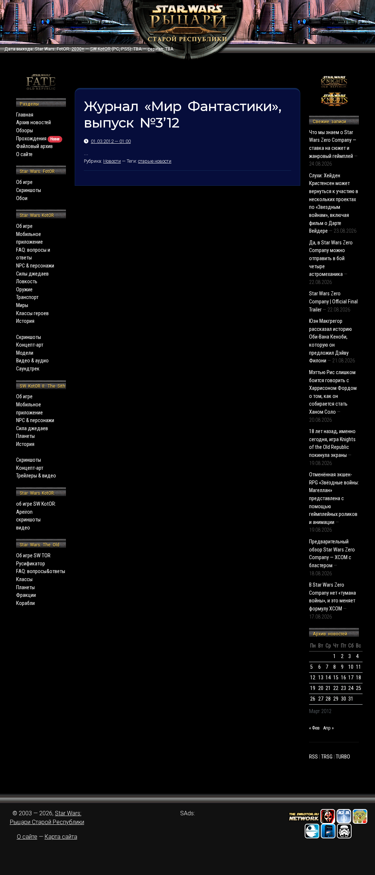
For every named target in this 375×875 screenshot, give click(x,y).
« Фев (314, 728)
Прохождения (38, 139)
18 (358, 678)
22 (335, 688)
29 (335, 699)
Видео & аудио (32, 361)
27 (320, 699)
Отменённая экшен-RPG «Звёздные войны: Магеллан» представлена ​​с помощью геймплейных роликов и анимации (334, 498)
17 (350, 678)
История (25, 321)
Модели (24, 353)
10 (350, 667)
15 (335, 678)
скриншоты (28, 520)
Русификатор (30, 564)
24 (350, 688)
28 (328, 699)
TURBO (343, 757)
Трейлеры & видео (36, 476)
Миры (22, 305)
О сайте (24, 154)
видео (23, 528)
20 (320, 688)
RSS (313, 757)
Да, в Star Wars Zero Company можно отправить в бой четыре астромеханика (331, 258)
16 (343, 678)
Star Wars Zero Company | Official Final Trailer (333, 302)
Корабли (25, 603)
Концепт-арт (29, 345)
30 (343, 699)
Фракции (26, 595)
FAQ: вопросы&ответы (40, 571)
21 (328, 688)
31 (350, 699)
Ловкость (26, 281)
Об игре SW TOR (33, 556)
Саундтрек (28, 369)
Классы (24, 579)
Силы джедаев (32, 274)
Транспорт (27, 297)
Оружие (24, 290)
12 (312, 678)
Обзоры (24, 131)
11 (358, 667)
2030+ (77, 49)
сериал (155, 49)
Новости (112, 161)
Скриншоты (28, 190)
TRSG (327, 757)
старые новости (154, 161)
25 (358, 688)
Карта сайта (61, 836)
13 (320, 678)
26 (312, 699)
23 (343, 688)
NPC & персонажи (35, 266)
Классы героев (32, 313)
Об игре (24, 182)
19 (312, 688)
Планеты (25, 436)
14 (328, 678)
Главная (24, 115)
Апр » (328, 728)
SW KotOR (100, 49)
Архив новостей (33, 122)
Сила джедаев (32, 428)
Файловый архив (34, 146)
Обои (21, 198)
